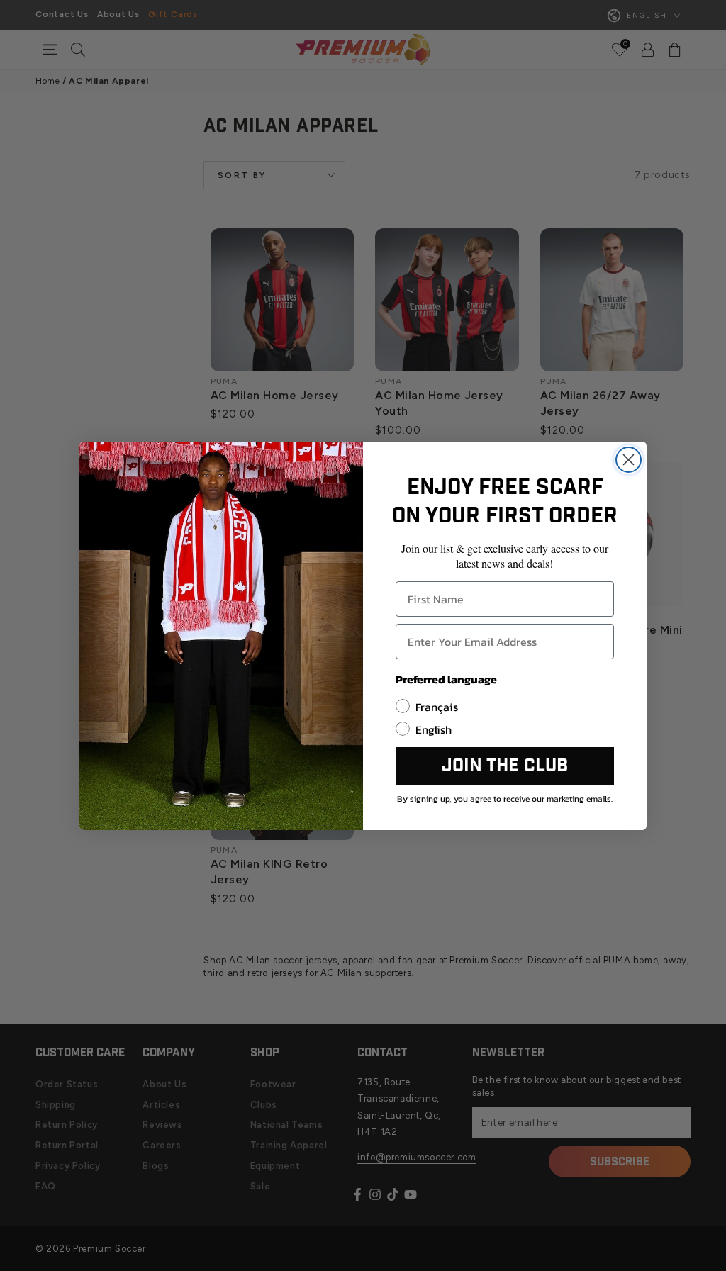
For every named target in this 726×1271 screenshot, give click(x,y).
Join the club (505, 766)
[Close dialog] (628, 459)
